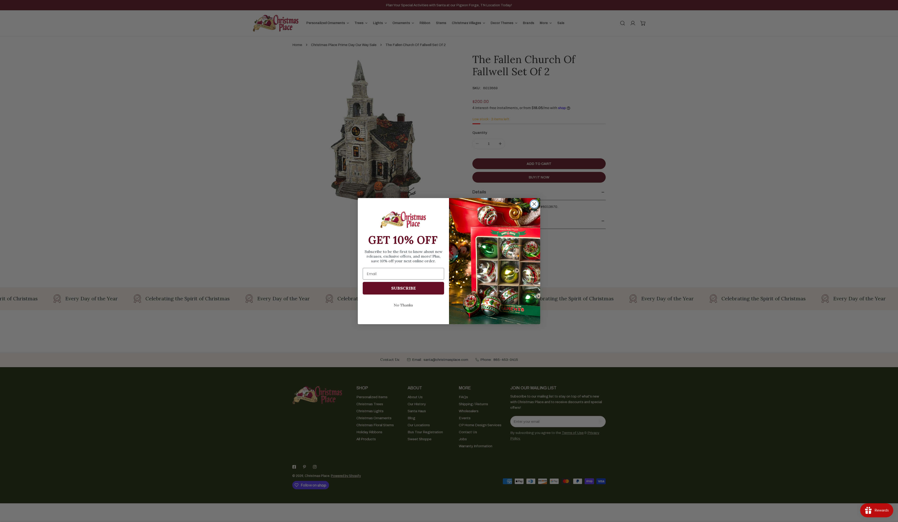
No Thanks (403, 305)
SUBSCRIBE (403, 288)
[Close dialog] (534, 204)
